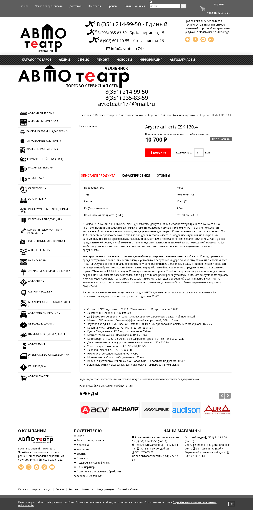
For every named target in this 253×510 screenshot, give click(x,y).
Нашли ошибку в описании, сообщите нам (106, 385)
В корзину (158, 153)
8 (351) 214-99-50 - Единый (131, 24)
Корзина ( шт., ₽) (219, 12)
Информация (150, 60)
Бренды (112, 6)
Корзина (219, 4)
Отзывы (163, 175)
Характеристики (136, 175)
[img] (151, 2)
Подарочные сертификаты (93, 462)
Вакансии (82, 458)
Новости (124, 60)
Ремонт (102, 60)
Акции (64, 60)
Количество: (184, 152)
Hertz (180, 187)
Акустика (153, 115)
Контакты (94, 6)
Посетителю (88, 430)
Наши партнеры (86, 467)
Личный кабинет (135, 6)
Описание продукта (98, 175)
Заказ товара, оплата (49, 6)
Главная (86, 115)
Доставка (75, 6)
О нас (24, 6)
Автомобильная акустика (179, 115)
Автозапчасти (182, 60)
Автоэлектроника (132, 115)
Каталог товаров (36, 60)
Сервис (83, 60)
